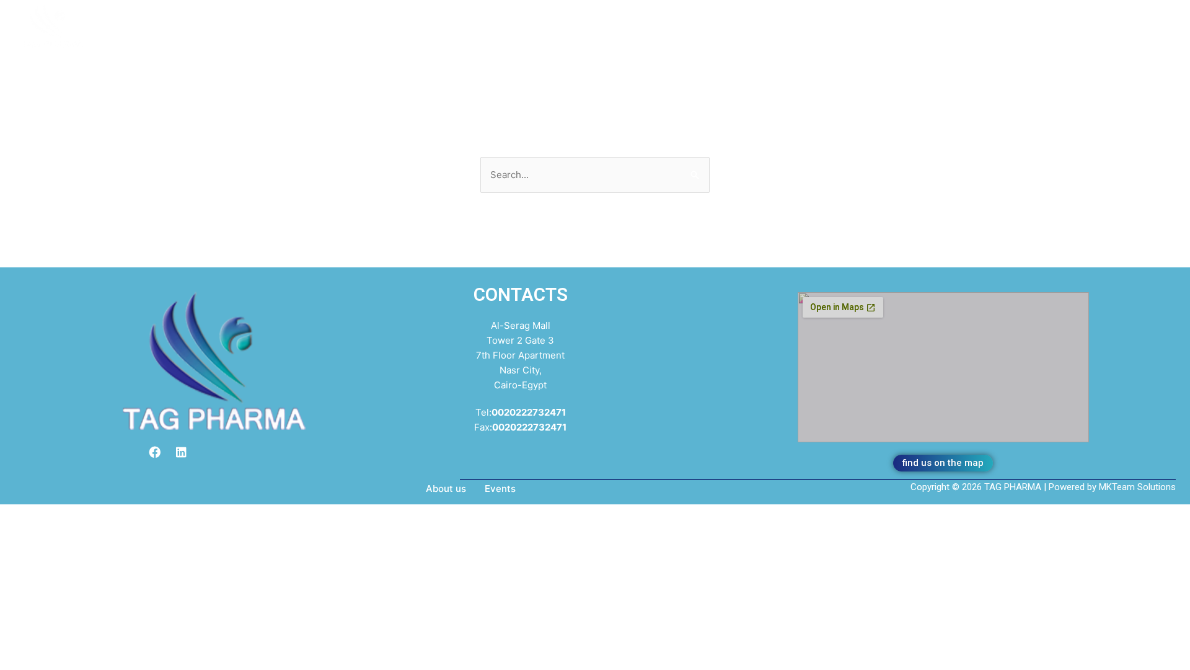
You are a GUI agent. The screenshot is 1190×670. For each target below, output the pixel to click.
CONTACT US (553, 20)
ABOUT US (345, 20)
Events (500, 488)
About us (446, 488)
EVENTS (412, 20)
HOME (283, 20)
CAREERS (476, 20)
